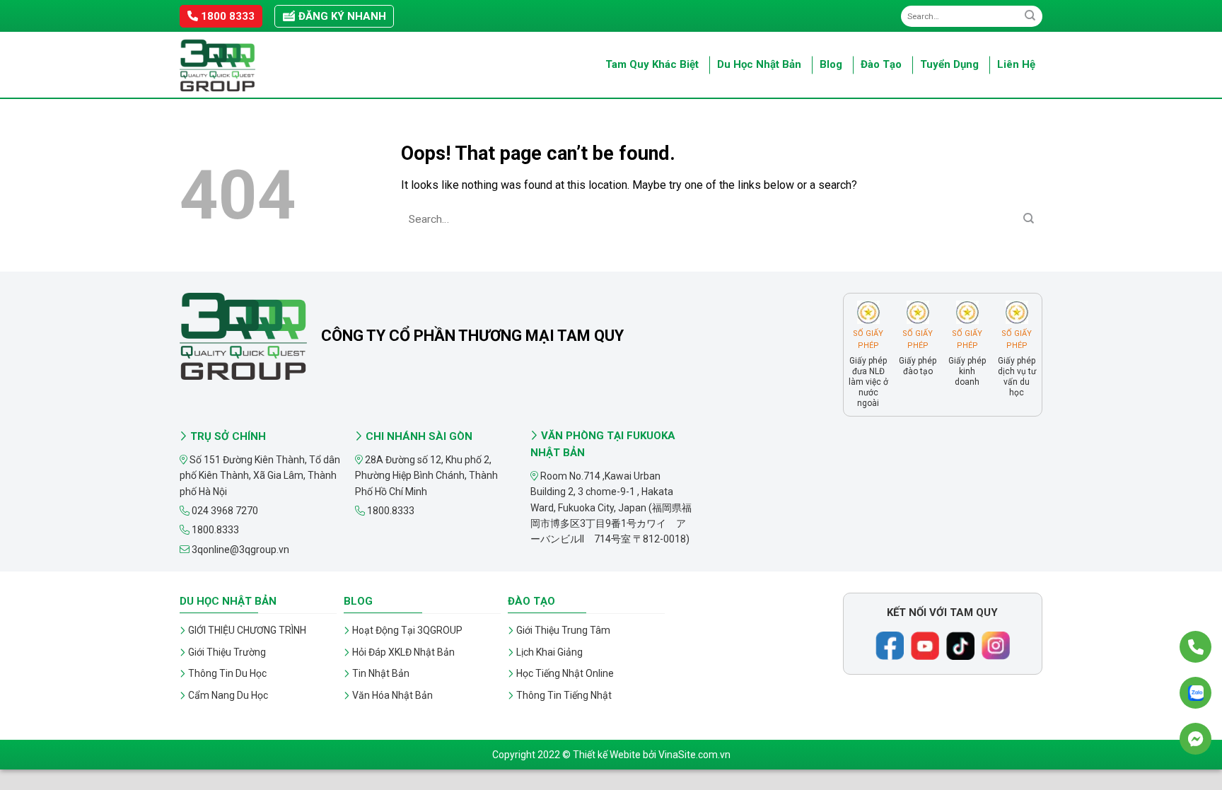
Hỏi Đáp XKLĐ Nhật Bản (403, 652)
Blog (831, 64)
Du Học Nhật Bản (759, 64)
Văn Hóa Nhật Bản (392, 695)
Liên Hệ (1016, 64)
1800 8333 (226, 16)
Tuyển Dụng (949, 64)
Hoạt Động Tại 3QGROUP (407, 630)
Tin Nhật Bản (380, 673)
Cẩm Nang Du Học (228, 695)
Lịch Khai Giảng (549, 652)
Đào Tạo (881, 64)
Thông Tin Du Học (227, 673)
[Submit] (1030, 16)
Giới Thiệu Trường (227, 652)
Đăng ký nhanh (341, 16)
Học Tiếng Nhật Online (565, 673)
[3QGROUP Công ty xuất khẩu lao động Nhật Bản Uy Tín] (250, 65)
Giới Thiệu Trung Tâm (563, 630)
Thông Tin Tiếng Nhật (564, 695)
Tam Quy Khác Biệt (652, 64)
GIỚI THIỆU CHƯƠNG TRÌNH (247, 630)
